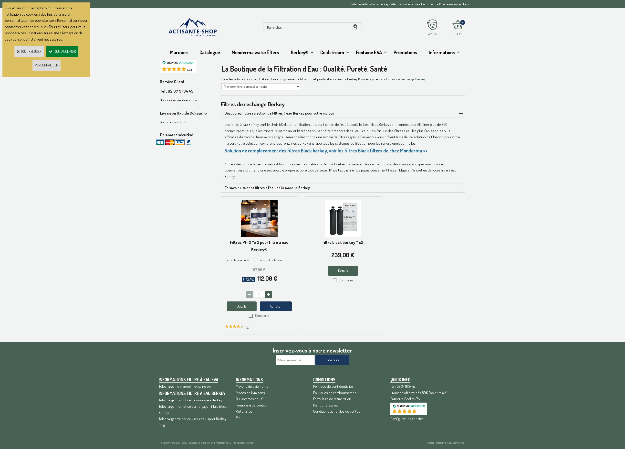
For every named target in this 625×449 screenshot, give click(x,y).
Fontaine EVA (369, 52)
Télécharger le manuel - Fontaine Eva (185, 386)
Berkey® (300, 52)
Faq (238, 417)
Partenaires (244, 411)
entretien (420, 170)
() (191, 70)
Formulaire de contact (252, 405)
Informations (442, 52)
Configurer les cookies (407, 418)
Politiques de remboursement (335, 392)
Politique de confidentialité (333, 386)
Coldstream (332, 52)
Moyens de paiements (252, 386)
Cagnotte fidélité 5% (405, 398)
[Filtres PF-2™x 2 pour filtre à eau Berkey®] (259, 235)
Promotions (405, 52)
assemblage (398, 170)
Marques (179, 52)
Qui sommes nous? (250, 398)
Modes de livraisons (250, 392)
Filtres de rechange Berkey (406, 79)
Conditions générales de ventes (336, 411)
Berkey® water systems (364, 79)
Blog (162, 425)
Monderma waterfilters (255, 52)
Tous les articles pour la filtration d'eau (249, 79)
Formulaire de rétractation (332, 398)
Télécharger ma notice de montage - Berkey (190, 400)
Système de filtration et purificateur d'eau (312, 79)
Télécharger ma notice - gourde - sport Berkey (192, 419)
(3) (247, 327)
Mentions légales (325, 405)
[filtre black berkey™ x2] (343, 235)
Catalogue (209, 52)
